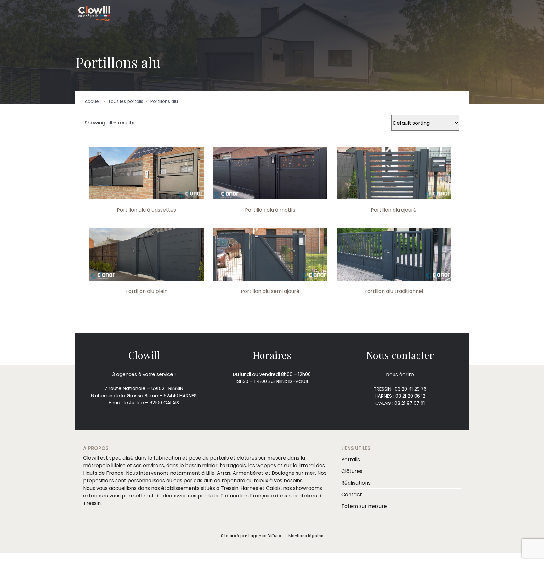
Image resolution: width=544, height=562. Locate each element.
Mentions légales (305, 535)
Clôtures (351, 470)
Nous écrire (400, 374)
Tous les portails (125, 101)
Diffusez (276, 535)
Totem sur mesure (364, 505)
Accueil (93, 101)
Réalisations (356, 482)
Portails (350, 458)
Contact (351, 493)
